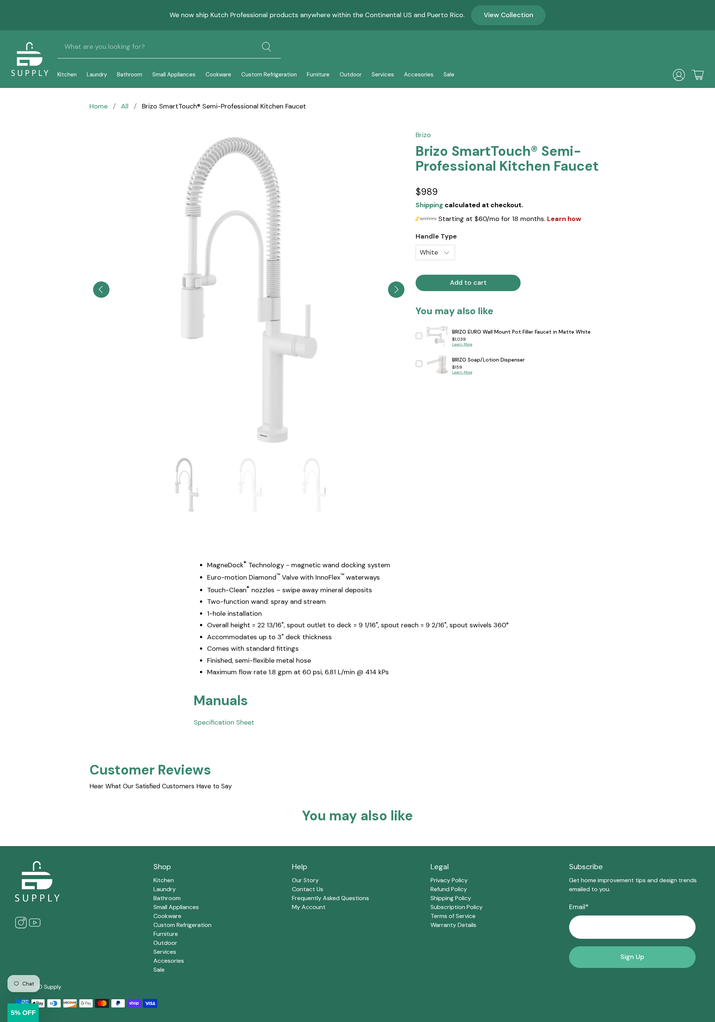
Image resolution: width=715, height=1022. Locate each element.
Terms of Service (453, 916)
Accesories (418, 74)
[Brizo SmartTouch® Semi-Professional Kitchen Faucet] (248, 289)
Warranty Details (453, 925)
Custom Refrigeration (269, 74)
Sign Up (632, 956)
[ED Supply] (29, 59)
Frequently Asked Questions (330, 898)
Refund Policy (448, 889)
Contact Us (307, 889)
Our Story (305, 880)
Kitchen (67, 74)
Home (98, 106)
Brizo (423, 134)
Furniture (318, 74)
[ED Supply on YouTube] (35, 927)
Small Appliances (174, 74)
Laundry (97, 74)
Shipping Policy (450, 898)
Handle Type (436, 236)
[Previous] (101, 289)
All (124, 106)
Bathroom (129, 74)
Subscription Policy (456, 907)
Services (383, 74)
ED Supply (48, 987)
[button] (23, 1012)
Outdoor (351, 74)
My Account (308, 907)
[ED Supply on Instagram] (21, 927)
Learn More (462, 344)
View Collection (508, 14)
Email (579, 906)
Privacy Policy (449, 880)
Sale (449, 74)
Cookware (218, 74)
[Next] (396, 289)
